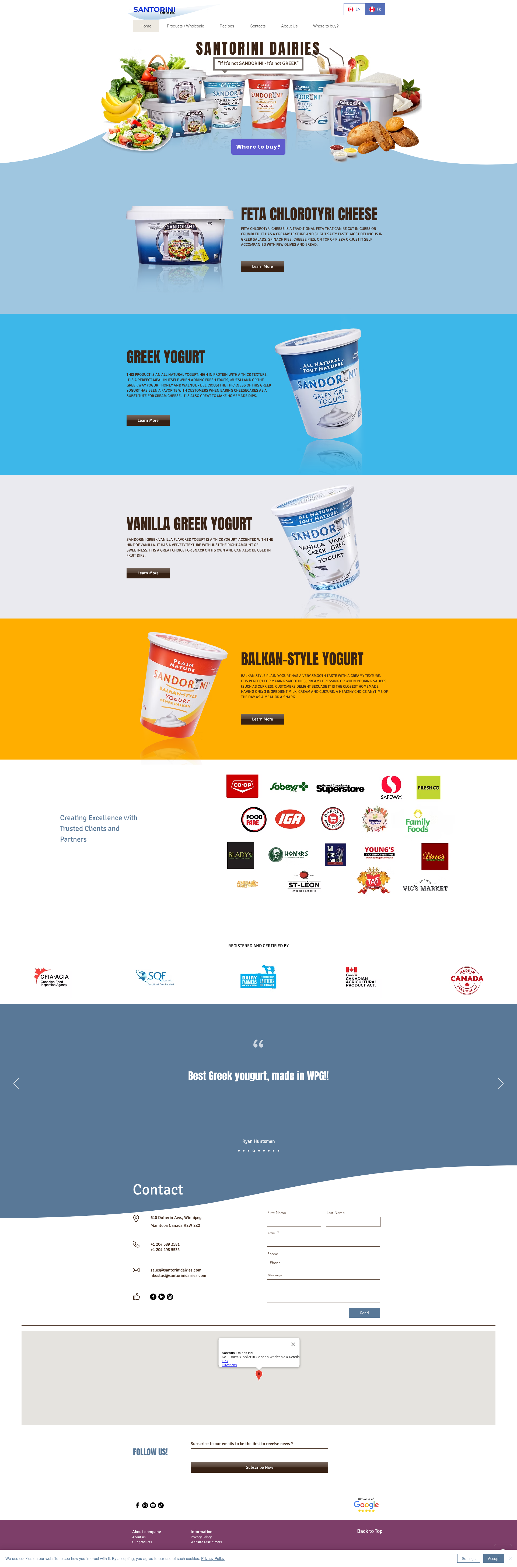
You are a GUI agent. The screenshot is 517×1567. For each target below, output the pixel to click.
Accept (493, 1558)
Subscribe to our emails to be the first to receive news (240, 1444)
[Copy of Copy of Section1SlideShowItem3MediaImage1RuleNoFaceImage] (258, 1151)
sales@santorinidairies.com (176, 1270)
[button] (23, 9)
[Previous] (16, 1084)
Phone (272, 1254)
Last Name (336, 1212)
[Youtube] (153, 1505)
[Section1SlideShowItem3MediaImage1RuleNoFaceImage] (248, 1151)
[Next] (501, 1084)
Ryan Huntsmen (258, 1141)
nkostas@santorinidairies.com (178, 1275)
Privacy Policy (213, 1558)
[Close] (510, 1558)
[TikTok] (161, 1505)
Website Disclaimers (206, 1542)
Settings (469, 1558)
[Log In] (26, 11)
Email (271, 1232)
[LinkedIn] (161, 1297)
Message (274, 1275)
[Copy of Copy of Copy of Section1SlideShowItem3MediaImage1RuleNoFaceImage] (264, 1151)
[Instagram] (170, 1297)
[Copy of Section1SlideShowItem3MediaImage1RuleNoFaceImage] (253, 1151)
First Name (276, 1212)
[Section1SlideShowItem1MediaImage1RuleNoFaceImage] (239, 1151)
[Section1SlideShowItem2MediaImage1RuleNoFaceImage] (243, 1151)
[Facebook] (153, 1297)
